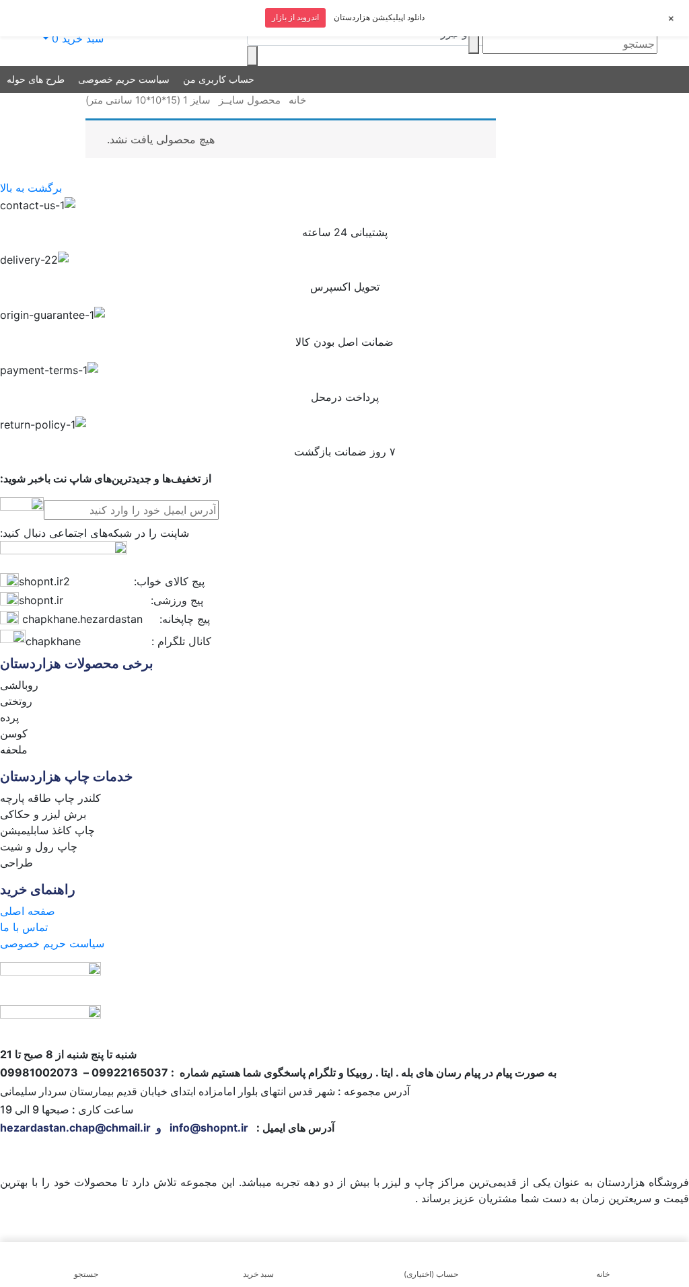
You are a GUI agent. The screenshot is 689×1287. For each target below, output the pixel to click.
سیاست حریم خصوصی (124, 79)
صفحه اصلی (27, 911)
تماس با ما (24, 927)
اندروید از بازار (295, 17)
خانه (297, 100)
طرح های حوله (36, 79)
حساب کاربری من (218, 79)
